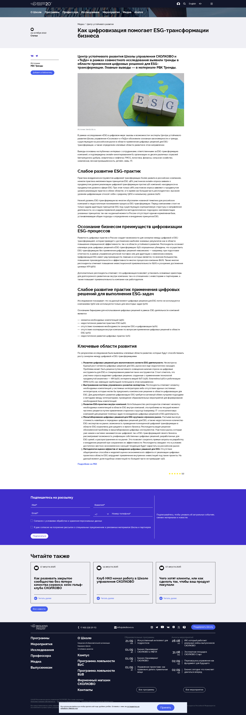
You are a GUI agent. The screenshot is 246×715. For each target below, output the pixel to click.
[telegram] (157, 627)
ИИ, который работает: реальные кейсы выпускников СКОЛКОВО (199, 643)
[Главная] (41, 4)
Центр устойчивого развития (100, 24)
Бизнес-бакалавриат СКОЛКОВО (147, 659)
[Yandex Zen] (174, 627)
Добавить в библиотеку (42, 73)
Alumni (138, 12)
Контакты (85, 690)
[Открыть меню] (211, 4)
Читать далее (44, 598)
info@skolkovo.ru (125, 627)
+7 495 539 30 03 (88, 627)
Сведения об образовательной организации (94, 643)
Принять (165, 707)
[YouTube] (162, 627)
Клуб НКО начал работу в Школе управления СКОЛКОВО (122, 580)
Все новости (39, 609)
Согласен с (68, 521)
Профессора (70, 12)
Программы (52, 12)
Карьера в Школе (84, 646)
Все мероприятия (194, 689)
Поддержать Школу (203, 627)
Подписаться (39, 536)
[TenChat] (184, 627)
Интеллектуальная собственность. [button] (43, 701)
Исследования (90, 12)
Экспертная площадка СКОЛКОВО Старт (195, 653)
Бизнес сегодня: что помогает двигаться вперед (199, 670)
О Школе (36, 12)
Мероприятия (111, 12)
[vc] (179, 627)
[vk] (168, 627)
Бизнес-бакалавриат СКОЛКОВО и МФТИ (147, 650)
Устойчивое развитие (85, 649)
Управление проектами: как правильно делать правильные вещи (152, 669)
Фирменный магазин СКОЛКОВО (94, 682)
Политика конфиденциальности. (68, 701)
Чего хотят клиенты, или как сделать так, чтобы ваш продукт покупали (184, 581)
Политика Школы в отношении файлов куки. (97, 701)
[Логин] (180, 3)
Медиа (127, 12)
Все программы (146, 689)
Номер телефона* (119, 511)
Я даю (92, 527)
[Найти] (184, 4)
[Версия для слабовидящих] (200, 4)
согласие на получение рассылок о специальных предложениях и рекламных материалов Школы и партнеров (95, 527)
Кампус (83, 655)
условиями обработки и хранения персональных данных (73, 521)
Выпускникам (41, 667)
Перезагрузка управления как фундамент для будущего (199, 661)
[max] (152, 627)
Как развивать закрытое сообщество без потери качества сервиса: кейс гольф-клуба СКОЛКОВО (58, 583)
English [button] (192, 4)
